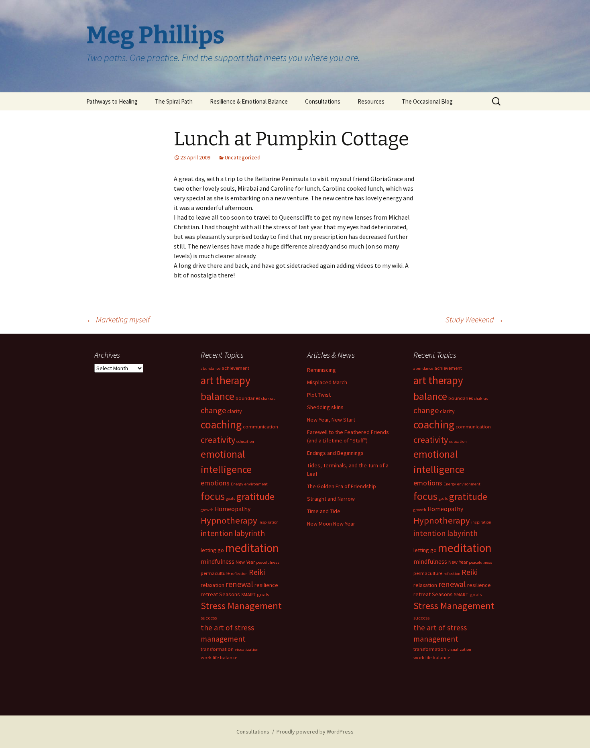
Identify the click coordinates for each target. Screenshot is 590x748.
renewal (239, 584)
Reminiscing (321, 369)
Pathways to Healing (112, 101)
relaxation (212, 585)
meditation (252, 547)
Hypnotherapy (229, 520)
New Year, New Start (331, 419)
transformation (217, 649)
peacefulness (267, 562)
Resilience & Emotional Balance (249, 101)
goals (230, 498)
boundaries (248, 398)
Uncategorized (242, 157)
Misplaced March (327, 382)
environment (256, 484)
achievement (235, 368)
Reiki (257, 572)
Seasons (229, 594)
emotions (215, 482)
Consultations (322, 101)
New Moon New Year (331, 523)
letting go (212, 550)
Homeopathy (232, 509)
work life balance (219, 657)
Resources (371, 101)
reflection (239, 573)
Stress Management (241, 605)
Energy (237, 484)
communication (260, 427)
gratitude (255, 496)
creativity (218, 439)
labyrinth (249, 533)
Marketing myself (118, 319)
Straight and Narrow (331, 498)
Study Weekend (475, 319)
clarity (234, 411)
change (213, 410)
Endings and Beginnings (335, 453)
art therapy (225, 380)
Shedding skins (325, 407)
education (245, 441)
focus (213, 496)
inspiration (268, 522)
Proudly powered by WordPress (315, 731)
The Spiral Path (174, 101)
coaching (221, 425)
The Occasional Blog (427, 101)
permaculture (215, 573)
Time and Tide (323, 511)
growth (207, 509)
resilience (266, 585)
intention (217, 533)
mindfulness (217, 561)
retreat (209, 594)
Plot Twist (319, 394)
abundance (210, 368)
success (209, 618)
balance (217, 396)
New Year (245, 562)
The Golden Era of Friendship (341, 486)
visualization (246, 649)
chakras (268, 398)
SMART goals (255, 594)
